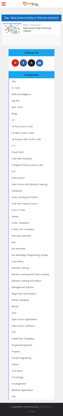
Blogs (25, 25)
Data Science (35, 25)
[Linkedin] (39, 63)
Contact (31, 411)
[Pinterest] (15, 63)
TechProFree (45, 406)
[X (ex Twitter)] (31, 63)
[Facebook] (23, 63)
